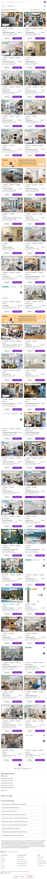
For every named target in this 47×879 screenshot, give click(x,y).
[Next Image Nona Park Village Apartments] (44, 420)
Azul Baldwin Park (30, 32)
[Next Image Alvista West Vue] (21, 361)
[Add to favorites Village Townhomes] (44, 618)
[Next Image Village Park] (44, 361)
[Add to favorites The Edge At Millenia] (21, 472)
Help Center (3, 861)
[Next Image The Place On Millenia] (21, 176)
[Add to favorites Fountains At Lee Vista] (44, 72)
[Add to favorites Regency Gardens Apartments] (44, 257)
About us (2, 857)
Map (17, 876)
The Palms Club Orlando (8, 608)
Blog (2, 863)
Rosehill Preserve (7, 149)
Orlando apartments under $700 (7, 780)
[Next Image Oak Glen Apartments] (44, 49)
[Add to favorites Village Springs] (44, 101)
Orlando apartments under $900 (7, 785)
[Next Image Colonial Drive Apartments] (21, 19)
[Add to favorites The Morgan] (21, 287)
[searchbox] (25, 2)
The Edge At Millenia (7, 491)
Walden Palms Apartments (32, 188)
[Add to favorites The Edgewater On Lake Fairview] (21, 531)
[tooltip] (4, 30)
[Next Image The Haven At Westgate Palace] (44, 536)
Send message (17, 38)
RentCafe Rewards (20, 859)
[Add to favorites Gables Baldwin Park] (44, 560)
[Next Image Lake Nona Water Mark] (21, 449)
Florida (19, 768)
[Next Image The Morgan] (21, 293)
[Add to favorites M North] (21, 735)
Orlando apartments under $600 (7, 778)
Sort (44, 9)
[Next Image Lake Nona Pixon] (21, 624)
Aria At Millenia (29, 754)
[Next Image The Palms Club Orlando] (21, 595)
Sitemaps (2, 867)
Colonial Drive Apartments (9, 32)
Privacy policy (40, 859)
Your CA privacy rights (42, 861)
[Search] (45, 2)
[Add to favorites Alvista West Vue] (21, 355)
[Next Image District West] (44, 712)
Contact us (3, 859)
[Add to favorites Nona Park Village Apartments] (44, 414)
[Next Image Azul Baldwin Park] (44, 19)
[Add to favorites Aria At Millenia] (44, 735)
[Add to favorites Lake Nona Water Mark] (21, 443)
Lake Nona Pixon (7, 637)
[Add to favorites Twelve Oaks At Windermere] (21, 706)
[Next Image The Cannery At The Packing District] (21, 332)
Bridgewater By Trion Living (32, 491)
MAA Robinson (6, 578)
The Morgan (6, 305)
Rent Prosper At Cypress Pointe (33, 403)
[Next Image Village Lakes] (44, 332)
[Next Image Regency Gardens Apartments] (44, 263)
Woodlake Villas (29, 217)
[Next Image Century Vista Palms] (21, 507)
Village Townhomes (30, 637)
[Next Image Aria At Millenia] (44, 741)
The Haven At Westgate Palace (33, 549)
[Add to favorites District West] (44, 706)
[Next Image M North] (21, 741)
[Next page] (45, 765)
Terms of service (41, 857)
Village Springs (29, 120)
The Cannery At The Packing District (11, 344)
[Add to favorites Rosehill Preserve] (21, 130)
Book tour (7, 38)
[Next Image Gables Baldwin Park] (44, 566)
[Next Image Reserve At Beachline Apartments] (21, 653)
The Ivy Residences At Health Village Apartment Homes (15, 217)
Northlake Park (6, 90)
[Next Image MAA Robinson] (21, 566)
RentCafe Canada (20, 857)
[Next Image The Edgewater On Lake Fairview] (21, 536)
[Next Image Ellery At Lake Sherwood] (44, 683)
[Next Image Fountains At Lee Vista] (44, 78)
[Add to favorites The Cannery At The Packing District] (21, 326)
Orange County (25, 768)
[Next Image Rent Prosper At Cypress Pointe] (44, 390)
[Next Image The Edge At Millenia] (21, 478)
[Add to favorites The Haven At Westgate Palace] (44, 531)
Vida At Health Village (31, 666)
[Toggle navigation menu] (2, 2)
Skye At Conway (6, 695)
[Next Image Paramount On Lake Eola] (21, 49)
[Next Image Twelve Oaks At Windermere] (21, 712)
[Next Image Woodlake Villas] (44, 205)
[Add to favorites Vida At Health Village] (44, 648)
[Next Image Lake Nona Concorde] (21, 107)
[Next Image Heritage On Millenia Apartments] (21, 420)
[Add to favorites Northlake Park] (21, 72)
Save (23, 876)
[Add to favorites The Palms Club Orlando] (21, 589)
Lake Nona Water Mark (8, 461)
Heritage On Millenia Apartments (10, 432)
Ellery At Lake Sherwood (31, 695)
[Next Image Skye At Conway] (21, 683)
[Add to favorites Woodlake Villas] (44, 199)
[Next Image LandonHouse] (21, 263)
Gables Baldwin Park (30, 578)
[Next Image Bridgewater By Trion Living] (44, 478)
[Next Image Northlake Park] (21, 78)
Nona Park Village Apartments (32, 432)
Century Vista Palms (7, 520)
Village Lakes (29, 344)
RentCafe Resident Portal (22, 865)
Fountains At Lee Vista (31, 90)
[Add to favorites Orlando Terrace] (44, 501)
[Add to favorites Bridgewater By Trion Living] (44, 472)
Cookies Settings (41, 865)
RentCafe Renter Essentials (22, 861)
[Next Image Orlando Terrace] (44, 507)
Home (15, 768)
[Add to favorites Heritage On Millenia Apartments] (21, 414)
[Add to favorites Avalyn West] (44, 589)
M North (5, 754)
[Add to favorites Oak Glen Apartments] (44, 43)
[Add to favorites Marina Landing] (44, 228)
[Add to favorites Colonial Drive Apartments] (21, 13)
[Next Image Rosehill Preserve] (21, 136)
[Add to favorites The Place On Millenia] (21, 170)
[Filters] (44, 6)
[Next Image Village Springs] (44, 107)
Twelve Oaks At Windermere (9, 724)
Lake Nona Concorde (7, 120)
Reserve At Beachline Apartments (10, 666)
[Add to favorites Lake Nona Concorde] (21, 101)
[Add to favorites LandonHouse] (21, 257)
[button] (12, 19)
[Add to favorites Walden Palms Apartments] (44, 170)
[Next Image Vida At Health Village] (44, 653)
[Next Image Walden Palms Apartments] (44, 176)
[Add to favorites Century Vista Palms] (21, 501)
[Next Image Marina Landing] (44, 234)
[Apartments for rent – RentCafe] (4, 852)
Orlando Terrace (29, 520)
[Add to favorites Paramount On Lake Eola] (21, 43)
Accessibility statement (42, 863)
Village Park (28, 374)
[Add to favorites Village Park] (44, 355)
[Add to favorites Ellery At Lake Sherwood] (44, 677)
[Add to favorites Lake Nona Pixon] (21, 618)
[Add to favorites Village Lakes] (44, 326)
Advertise (2, 865)
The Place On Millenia (8, 188)
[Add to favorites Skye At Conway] (21, 677)
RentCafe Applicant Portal (22, 863)
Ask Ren (30, 876)
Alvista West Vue (7, 374)
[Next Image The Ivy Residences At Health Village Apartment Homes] (21, 205)
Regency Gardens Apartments (32, 276)
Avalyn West (29, 608)
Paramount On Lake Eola (8, 61)
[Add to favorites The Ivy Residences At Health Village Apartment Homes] (21, 199)
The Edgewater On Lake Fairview (10, 549)
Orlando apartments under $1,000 (7, 787)
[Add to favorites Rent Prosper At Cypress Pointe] (44, 384)
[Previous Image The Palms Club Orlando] (3, 595)
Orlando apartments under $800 (7, 782)
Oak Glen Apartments (31, 61)
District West (29, 724)
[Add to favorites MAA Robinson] (21, 560)
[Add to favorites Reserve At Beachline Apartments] (21, 648)
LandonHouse (6, 276)
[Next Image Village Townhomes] (44, 624)
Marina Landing (29, 247)
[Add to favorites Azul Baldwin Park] (44, 13)
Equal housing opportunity (6, 872)
